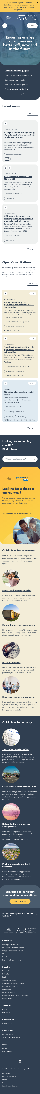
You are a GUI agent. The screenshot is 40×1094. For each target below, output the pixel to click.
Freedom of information (9, 1083)
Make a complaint (11, 662)
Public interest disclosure (10, 1086)
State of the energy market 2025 (19, 786)
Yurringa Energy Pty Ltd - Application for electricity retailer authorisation (19, 304)
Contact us (6, 1013)
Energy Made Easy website (11, 960)
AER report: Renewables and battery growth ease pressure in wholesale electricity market (18, 218)
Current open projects (15, 80)
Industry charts (7, 999)
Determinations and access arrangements (16, 825)
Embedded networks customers (18, 625)
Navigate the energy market (16, 590)
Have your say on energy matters (19, 697)
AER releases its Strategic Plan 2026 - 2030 (18, 177)
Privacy (4, 1080)
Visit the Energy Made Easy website (16, 513)
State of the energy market (11, 1037)
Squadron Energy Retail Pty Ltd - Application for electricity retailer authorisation (19, 349)
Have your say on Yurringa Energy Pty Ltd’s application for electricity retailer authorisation (20, 134)
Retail (4, 977)
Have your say (7, 1023)
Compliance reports (9, 980)
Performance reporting (10, 986)
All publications (7, 1034)
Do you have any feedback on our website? (17, 914)
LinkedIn (20, 1061)
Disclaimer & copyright (9, 1076)
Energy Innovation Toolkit (16, 89)
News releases (7, 1051)
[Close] (37, 2)
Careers (5, 1009)
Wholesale (6, 971)
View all (30, 114)
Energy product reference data (12, 951)
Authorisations (7, 989)
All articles (5, 1048)
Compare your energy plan (17, 70)
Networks (5, 974)
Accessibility (6, 1073)
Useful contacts (7, 957)
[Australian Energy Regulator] (20, 17)
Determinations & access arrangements (15, 996)
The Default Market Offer (15, 749)
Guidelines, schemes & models (13, 983)
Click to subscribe (20, 901)
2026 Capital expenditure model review (18, 393)
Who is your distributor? (10, 945)
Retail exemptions (8, 992)
